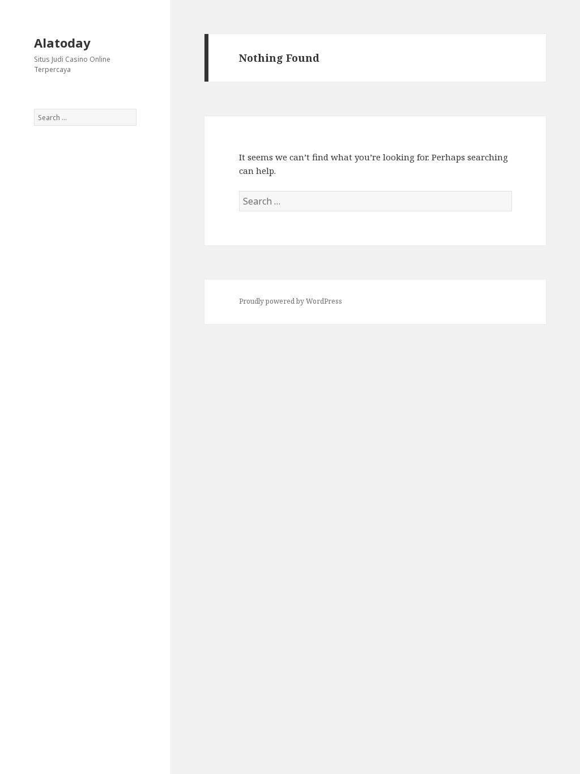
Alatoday (62, 42)
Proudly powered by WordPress (290, 301)
